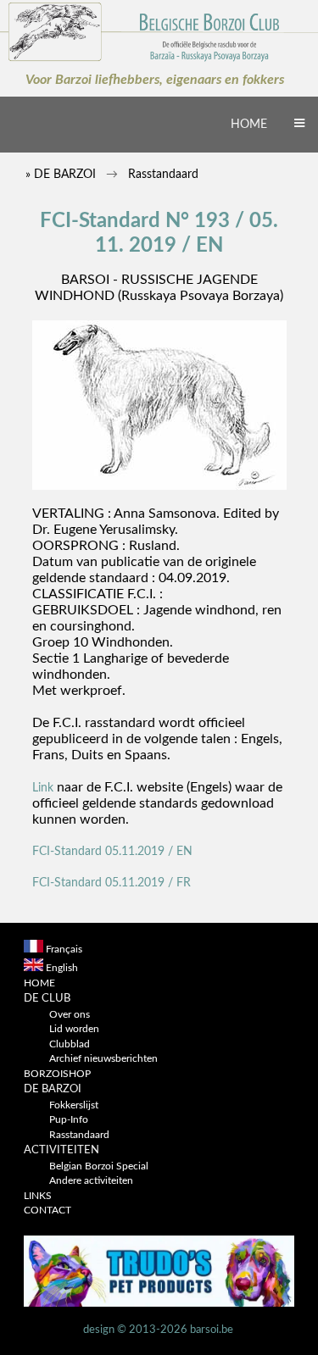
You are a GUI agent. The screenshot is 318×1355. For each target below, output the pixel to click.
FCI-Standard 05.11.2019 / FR (111, 882)
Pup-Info (68, 1120)
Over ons (69, 1014)
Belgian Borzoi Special (98, 1166)
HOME (249, 124)
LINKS (38, 1196)
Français (64, 949)
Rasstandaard (79, 1135)
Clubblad (69, 1044)
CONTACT (47, 1210)
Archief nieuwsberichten (103, 1058)
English (62, 968)
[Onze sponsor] (159, 1303)
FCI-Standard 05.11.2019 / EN (112, 851)
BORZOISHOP (57, 1074)
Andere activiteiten (91, 1181)
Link (42, 787)
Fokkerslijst (73, 1105)
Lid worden (74, 1029)
